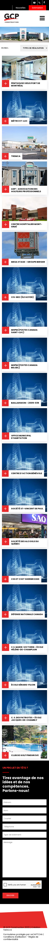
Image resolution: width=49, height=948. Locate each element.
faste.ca (7, 929)
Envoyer (10, 895)
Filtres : (5, 48)
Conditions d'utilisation (14, 936)
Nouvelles (20, 7)
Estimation (37, 7)
